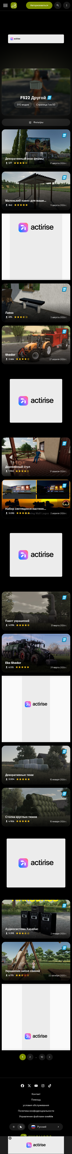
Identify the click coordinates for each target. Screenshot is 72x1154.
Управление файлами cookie (36, 1116)
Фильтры (38, 122)
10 (42, 1057)
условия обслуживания (36, 1105)
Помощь (36, 1099)
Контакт (36, 1094)
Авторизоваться (39, 5)
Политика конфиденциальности (36, 1110)
